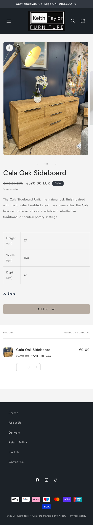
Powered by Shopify (54, 515)
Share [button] (12, 293)
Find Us (14, 452)
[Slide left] (37, 164)
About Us (15, 422)
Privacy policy (78, 515)
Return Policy (18, 442)
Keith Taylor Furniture (29, 515)
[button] (8, 21)
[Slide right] (56, 164)
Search (13, 413)
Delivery (14, 432)
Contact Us (16, 462)
